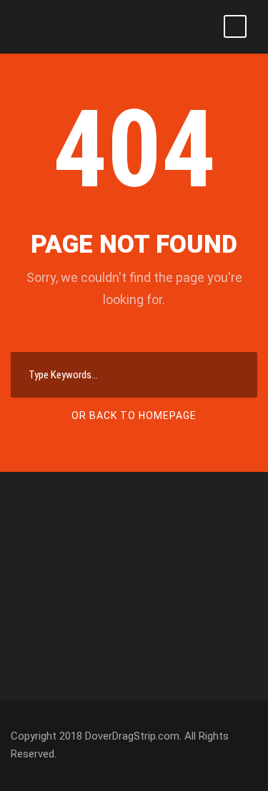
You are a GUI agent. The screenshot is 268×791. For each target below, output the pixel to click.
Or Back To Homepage (134, 415)
